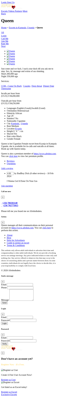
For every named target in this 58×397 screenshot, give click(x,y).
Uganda (24, 123)
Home (4, 27)
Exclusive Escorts (9, 394)
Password (5, 320)
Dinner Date (48, 86)
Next (3, 46)
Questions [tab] (11, 163)
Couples (26, 86)
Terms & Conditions (16, 245)
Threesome (6, 88)
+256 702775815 (10, 205)
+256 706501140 (9, 203)
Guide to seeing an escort (18, 243)
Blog (9, 237)
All (2, 32)
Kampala (15, 123)
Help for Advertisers (16, 240)
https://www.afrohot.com (45, 153)
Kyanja (18, 128)
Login (4, 2)
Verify (4, 344)
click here (13, 156)
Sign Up (10, 2)
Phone (4, 287)
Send (4, 303)
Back (3, 13)
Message (5, 300)
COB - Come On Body (11, 86)
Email (3, 284)
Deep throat (37, 86)
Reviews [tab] (10, 161)
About (9, 235)
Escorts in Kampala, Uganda (21, 27)
